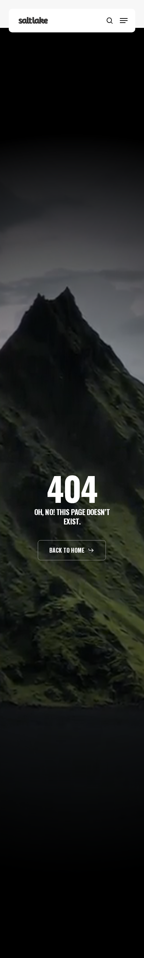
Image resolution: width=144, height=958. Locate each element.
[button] (124, 20)
